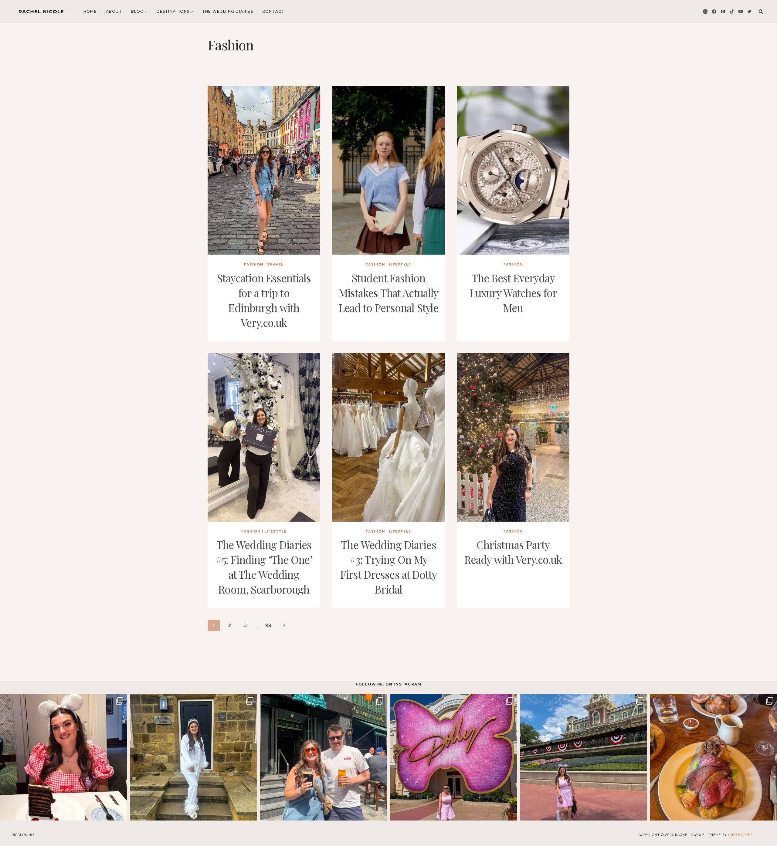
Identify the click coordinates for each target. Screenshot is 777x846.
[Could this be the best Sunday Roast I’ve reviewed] (713, 757)
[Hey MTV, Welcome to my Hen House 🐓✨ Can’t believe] (193, 757)
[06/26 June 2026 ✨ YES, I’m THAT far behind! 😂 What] (583, 757)
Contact (273, 11)
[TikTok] (732, 11)
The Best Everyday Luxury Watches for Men (513, 293)
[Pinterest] (723, 11)
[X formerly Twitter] (749, 11)
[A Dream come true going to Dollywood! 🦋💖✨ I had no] (453, 757)
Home (90, 11)
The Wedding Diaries (227, 11)
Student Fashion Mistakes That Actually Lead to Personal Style (389, 293)
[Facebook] (714, 11)
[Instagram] (705, 11)
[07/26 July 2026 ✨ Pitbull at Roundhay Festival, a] (323, 757)
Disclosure (23, 835)
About (114, 11)
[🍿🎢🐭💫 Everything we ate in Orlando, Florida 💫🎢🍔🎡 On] (63, 757)
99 (268, 625)
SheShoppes (740, 835)
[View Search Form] (761, 11)
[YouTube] (740, 11)
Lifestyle (400, 264)
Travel (275, 264)
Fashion (253, 264)
